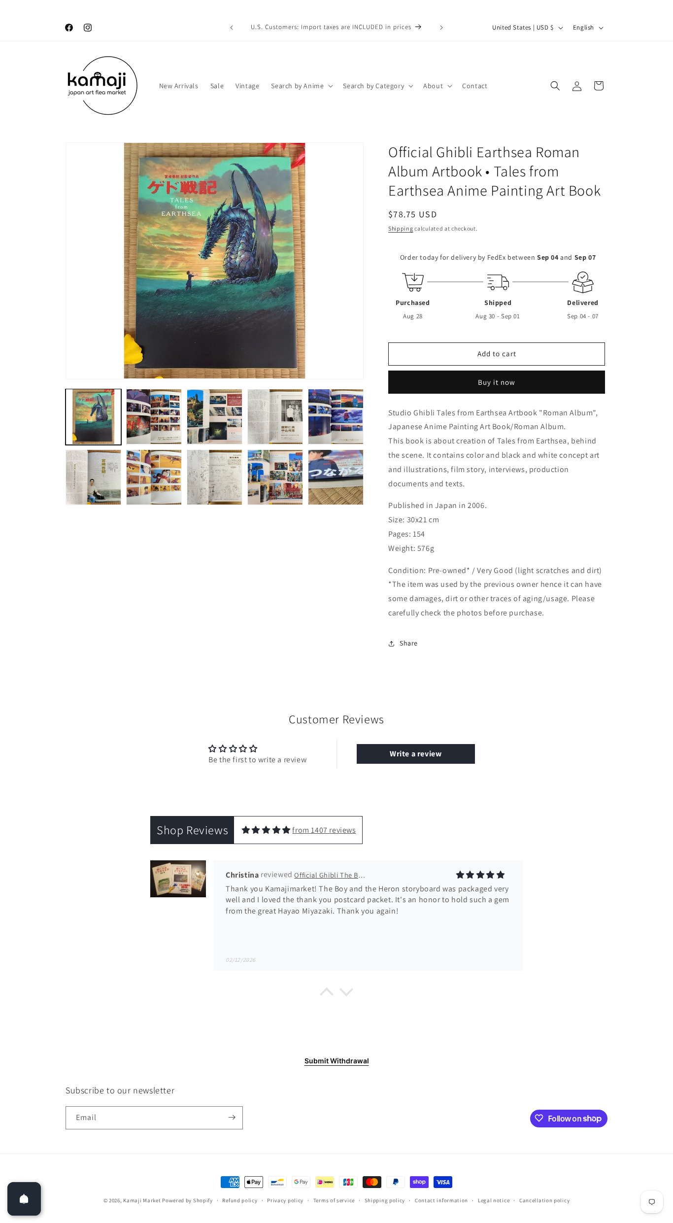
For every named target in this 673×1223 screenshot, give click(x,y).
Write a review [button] (415, 753)
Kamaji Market (142, 1200)
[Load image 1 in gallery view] (93, 416)
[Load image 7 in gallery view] (154, 477)
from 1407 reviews (324, 830)
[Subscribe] (231, 1117)
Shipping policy (385, 1200)
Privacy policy (285, 1200)
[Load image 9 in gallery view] (275, 477)
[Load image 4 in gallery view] (275, 416)
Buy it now (496, 382)
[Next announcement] (441, 27)
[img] (266, 830)
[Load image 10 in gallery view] (336, 477)
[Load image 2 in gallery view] (154, 416)
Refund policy (239, 1200)
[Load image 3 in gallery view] (214, 416)
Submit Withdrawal (336, 1060)
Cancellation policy (544, 1200)
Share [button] (409, 643)
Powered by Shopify (187, 1200)
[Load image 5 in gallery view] (336, 416)
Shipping (400, 228)
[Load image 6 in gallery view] (93, 477)
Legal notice (493, 1200)
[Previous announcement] (231, 27)
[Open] (24, 1199)
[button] (301, 85)
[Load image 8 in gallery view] (214, 477)
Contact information (441, 1200)
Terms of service (334, 1200)
